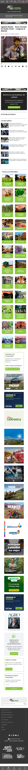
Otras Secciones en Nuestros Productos (14, 15)
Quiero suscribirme (14, 107)
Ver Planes (8, 669)
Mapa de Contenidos (18, 16)
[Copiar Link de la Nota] (26, 67)
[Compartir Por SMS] (23, 67)
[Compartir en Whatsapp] (12, 67)
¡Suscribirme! (14, 688)
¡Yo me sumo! (14, 653)
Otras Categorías (9, 16)
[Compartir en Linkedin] (19, 67)
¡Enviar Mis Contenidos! (13, 369)
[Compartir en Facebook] (5, 67)
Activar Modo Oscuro (14, 738)
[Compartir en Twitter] (8, 67)
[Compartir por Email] (15, 67)
